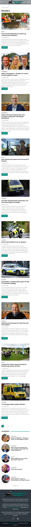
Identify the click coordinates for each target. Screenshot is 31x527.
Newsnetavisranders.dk (13, 523)
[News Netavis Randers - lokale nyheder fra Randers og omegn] (15, 2)
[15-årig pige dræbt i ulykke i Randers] (15, 391)
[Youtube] (17, 518)
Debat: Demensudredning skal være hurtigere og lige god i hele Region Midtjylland (13, 116)
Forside (3, 7)
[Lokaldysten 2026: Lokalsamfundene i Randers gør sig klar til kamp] (15, 352)
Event (2, 31)
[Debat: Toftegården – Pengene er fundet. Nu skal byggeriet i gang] (15, 61)
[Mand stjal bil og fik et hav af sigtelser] (15, 229)
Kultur (12, 456)
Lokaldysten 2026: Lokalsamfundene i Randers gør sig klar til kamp (14, 365)
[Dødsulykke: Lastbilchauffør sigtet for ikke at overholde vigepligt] (15, 269)
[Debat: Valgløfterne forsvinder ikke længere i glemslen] (5, 458)
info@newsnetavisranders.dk (13, 507)
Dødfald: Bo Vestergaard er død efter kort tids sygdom (15, 324)
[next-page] (11, 426)
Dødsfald (3, 321)
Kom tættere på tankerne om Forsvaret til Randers (15, 160)
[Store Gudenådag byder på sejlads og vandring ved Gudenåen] (15, 21)
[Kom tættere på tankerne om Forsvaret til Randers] (15, 147)
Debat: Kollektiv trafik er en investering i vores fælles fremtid (20, 479)
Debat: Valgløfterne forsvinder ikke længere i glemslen (19, 459)
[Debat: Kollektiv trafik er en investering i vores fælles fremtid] (5, 479)
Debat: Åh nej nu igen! (16, 469)
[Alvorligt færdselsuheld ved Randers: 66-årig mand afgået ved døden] (15, 188)
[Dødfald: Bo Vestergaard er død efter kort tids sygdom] (15, 310)
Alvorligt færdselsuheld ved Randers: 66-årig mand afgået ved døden (15, 201)
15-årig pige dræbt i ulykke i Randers (13, 404)
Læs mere (5, 47)
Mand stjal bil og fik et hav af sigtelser (13, 242)
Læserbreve (4, 71)
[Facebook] (13, 518)
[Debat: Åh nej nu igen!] (5, 468)
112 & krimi (3, 198)
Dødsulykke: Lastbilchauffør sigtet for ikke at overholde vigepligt (15, 282)
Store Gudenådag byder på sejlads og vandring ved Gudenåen (13, 34)
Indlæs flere (15, 485)
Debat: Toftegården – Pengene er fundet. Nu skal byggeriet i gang (15, 74)
